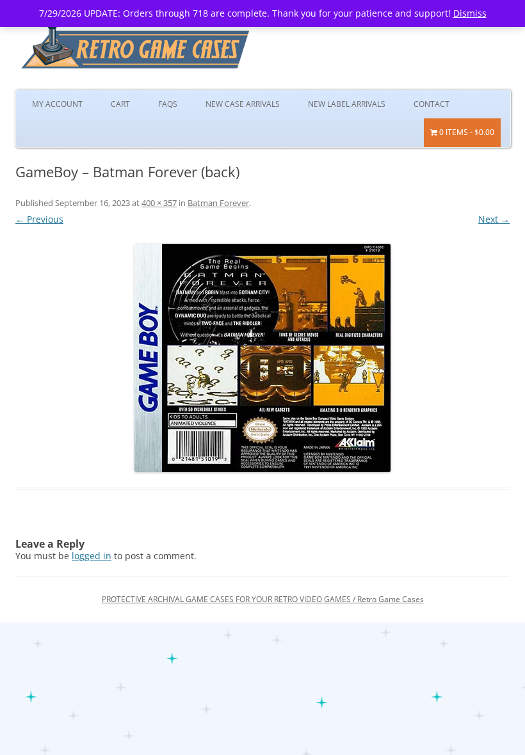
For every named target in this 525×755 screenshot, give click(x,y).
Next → (494, 219)
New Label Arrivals (346, 104)
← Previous (39, 219)
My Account (57, 104)
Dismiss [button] (470, 13)
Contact (431, 104)
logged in (91, 556)
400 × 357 (159, 203)
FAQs (167, 104)
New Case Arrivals (243, 104)
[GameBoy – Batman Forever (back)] (262, 358)
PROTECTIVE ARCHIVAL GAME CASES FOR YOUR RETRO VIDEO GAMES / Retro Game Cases (263, 599)
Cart (120, 104)
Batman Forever (218, 203)
